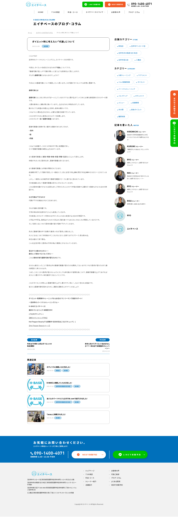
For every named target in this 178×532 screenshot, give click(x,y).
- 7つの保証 (88, 474)
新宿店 (120, 46)
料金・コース (73, 12)
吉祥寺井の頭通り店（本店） (128, 53)
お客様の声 (115, 12)
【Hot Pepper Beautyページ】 (39, 325)
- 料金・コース (88, 478)
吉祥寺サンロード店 (138, 46)
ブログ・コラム (134, 12)
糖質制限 (121, 116)
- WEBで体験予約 (116, 485)
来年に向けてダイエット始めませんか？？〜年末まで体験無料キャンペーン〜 (97, 346)
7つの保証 (55, 12)
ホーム (30, 33)
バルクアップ (122, 96)
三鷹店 (138, 60)
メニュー (121, 102)
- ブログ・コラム (115, 478)
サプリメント (142, 75)
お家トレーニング (124, 75)
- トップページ (88, 471)
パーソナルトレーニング (126, 89)
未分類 (46, 46)
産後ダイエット (136, 109)
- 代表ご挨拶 (114, 474)
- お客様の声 (114, 471)
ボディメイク (139, 96)
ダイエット (141, 82)
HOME (40, 12)
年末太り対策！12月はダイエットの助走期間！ (39, 345)
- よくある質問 (114, 481)
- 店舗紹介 (87, 485)
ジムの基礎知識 (124, 82)
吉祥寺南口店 (123, 60)
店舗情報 (135, 102)
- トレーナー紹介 (89, 481)
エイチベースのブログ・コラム (44, 33)
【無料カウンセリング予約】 (38, 318)
